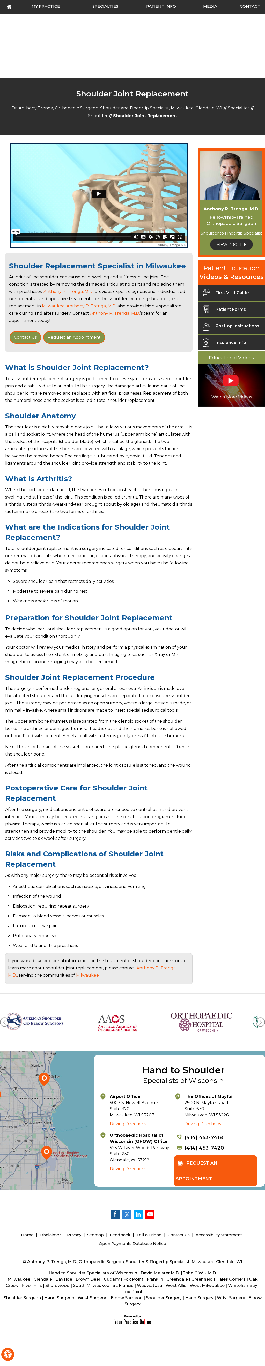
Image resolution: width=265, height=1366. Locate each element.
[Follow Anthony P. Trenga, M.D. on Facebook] (114, 1214)
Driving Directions (128, 1123)
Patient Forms (231, 309)
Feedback (120, 1234)
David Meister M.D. (160, 1273)
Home (27, 1234)
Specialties (238, 107)
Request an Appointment (74, 337)
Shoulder (98, 115)
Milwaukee (165, 265)
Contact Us (25, 337)
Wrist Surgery (231, 1297)
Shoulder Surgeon (22, 1297)
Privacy (74, 1234)
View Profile (231, 244)
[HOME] (9, 7)
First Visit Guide (232, 292)
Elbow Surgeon (127, 1297)
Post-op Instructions (237, 325)
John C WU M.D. (200, 1273)
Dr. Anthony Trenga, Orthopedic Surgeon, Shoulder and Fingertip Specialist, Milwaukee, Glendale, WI (117, 107)
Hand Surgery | (201, 1297)
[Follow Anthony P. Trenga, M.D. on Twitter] (126, 1214)
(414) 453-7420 (204, 1148)
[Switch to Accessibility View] (7, 1354)
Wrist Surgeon (92, 1297)
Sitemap (95, 1234)
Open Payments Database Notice (132, 1243)
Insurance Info (231, 342)
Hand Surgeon (59, 1297)
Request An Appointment (196, 1170)
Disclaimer (50, 1234)
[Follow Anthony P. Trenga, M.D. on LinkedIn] (138, 1214)
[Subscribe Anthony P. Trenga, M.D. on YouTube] (149, 1214)
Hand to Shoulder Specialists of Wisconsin (93, 1273)
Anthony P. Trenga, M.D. (68, 291)
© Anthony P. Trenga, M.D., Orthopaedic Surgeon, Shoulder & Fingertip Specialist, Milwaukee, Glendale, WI (132, 1261)
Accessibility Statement (219, 1234)
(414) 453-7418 (204, 1137)
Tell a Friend (149, 1234)
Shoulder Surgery (164, 1297)
